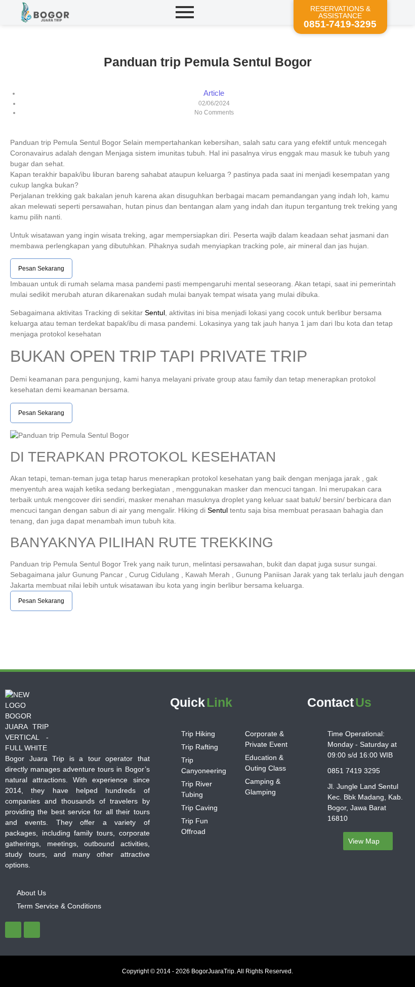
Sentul (155, 313)
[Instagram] (32, 930)
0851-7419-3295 (340, 24)
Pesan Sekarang (41, 268)
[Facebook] (13, 930)
